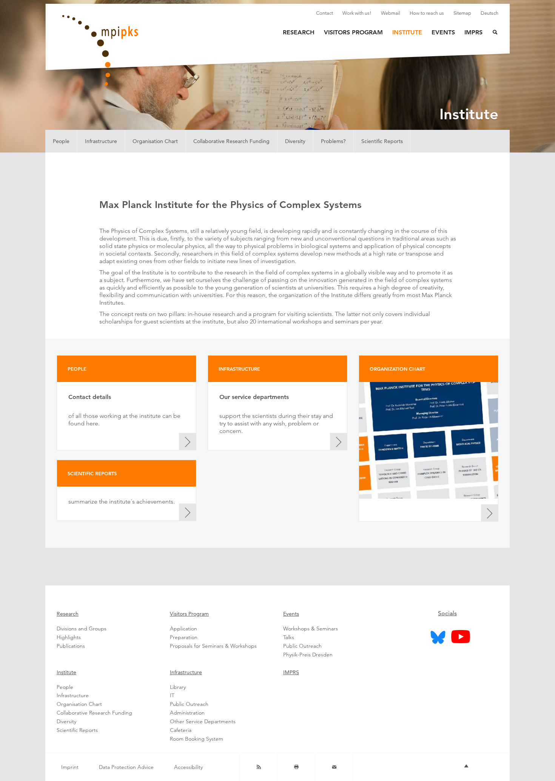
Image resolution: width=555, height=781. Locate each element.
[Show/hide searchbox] (490, 33)
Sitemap (462, 13)
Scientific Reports (382, 141)
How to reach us (427, 13)
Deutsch (489, 13)
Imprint (70, 767)
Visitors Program (353, 32)
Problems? (333, 141)
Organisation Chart (155, 141)
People (61, 141)
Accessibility (188, 767)
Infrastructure (101, 141)
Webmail (390, 13)
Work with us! (357, 13)
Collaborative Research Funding (231, 141)
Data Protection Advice (126, 767)
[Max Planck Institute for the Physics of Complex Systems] (137, 50)
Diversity (295, 141)
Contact (324, 13)
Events (443, 32)
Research (298, 32)
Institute (407, 32)
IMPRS (473, 32)
